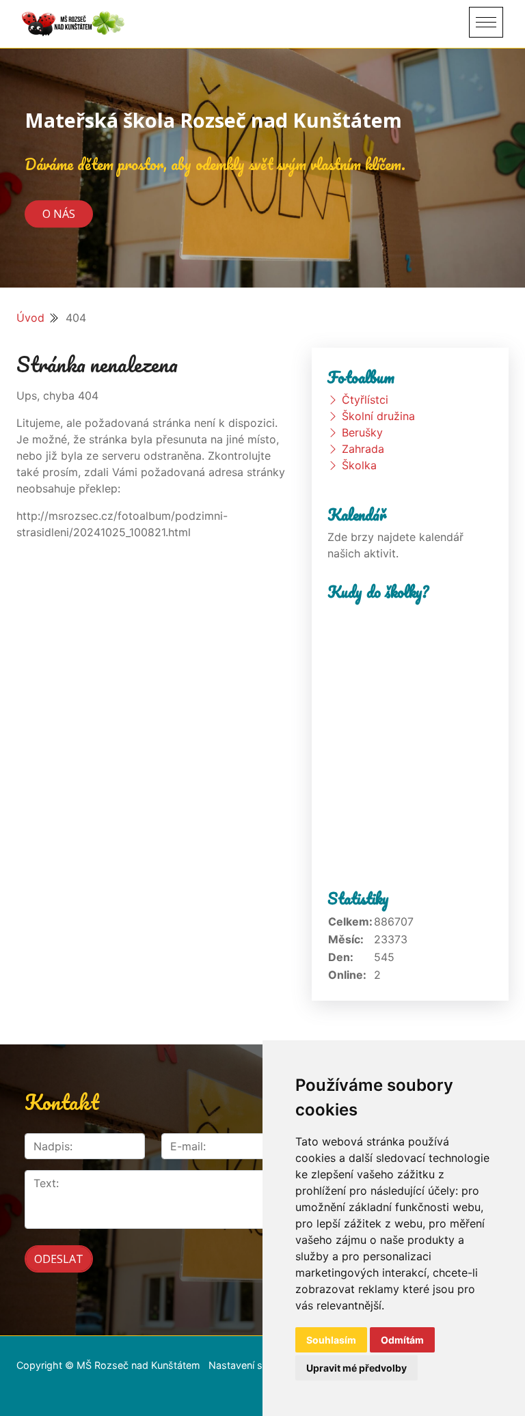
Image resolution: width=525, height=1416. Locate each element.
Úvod (30, 317)
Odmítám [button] (402, 1340)
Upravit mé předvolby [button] (356, 1368)
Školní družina (378, 416)
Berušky (362, 432)
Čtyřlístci (365, 399)
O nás (58, 213)
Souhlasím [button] (331, 1340)
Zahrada (363, 449)
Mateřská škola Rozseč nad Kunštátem (213, 120)
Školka (359, 465)
